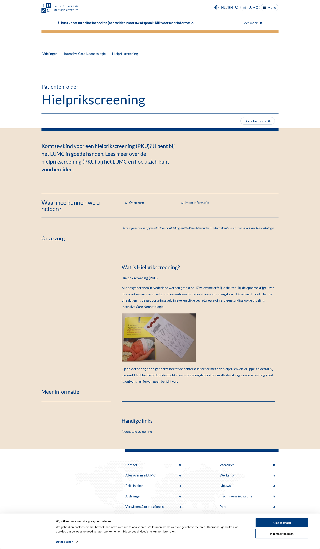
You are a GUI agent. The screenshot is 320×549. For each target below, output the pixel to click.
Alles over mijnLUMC (140, 475)
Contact (131, 465)
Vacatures (227, 465)
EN (230, 7)
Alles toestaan (282, 522)
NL (223, 7)
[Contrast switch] (216, 7)
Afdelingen (49, 54)
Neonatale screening (137, 431)
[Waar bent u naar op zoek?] (237, 7)
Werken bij (227, 475)
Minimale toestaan (282, 533)
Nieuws (225, 486)
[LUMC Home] (60, 8)
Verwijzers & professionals (144, 506)
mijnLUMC (250, 7)
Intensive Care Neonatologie (85, 54)
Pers (223, 506)
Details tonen (64, 541)
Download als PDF (257, 121)
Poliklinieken (134, 486)
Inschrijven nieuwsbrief (237, 496)
